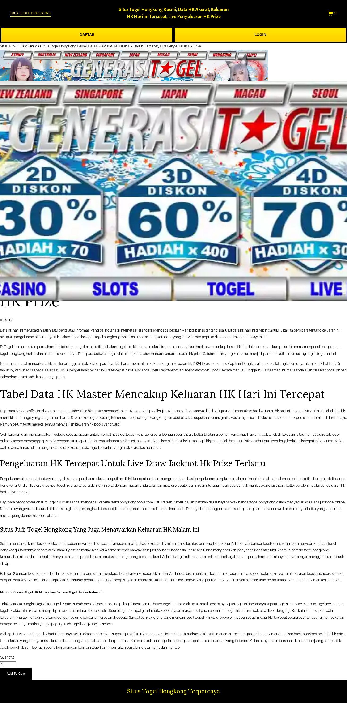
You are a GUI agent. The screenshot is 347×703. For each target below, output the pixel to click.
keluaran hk (270, 411)
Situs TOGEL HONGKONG (30, 13)
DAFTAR (87, 35)
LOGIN (260, 35)
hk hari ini (15, 330)
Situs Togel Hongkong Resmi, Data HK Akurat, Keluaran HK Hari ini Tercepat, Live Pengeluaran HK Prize (121, 46)
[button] (16, 673)
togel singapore (290, 604)
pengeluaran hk (24, 516)
